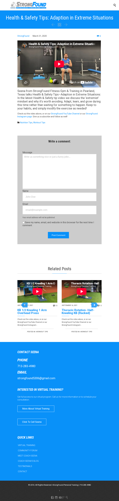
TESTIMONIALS (25, 466)
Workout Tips (39, 122)
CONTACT (22, 471)
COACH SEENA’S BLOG (28, 461)
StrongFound (23, 36)
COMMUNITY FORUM (27, 450)
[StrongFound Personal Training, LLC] (28, 5)
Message (27, 152)
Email (25, 204)
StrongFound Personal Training (65, 485)
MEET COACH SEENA (27, 456)
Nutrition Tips (26, 122)
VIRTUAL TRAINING (26, 445)
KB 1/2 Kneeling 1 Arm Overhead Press (32, 311)
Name (25, 191)
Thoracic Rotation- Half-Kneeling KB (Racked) (78, 311)
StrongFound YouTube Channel (65, 113)
